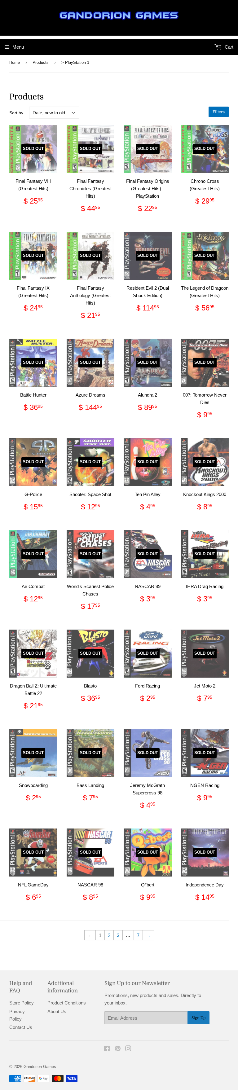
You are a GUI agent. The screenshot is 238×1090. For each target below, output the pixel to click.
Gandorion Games (40, 1066)
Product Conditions (66, 1002)
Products (41, 62)
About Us (56, 1011)
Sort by (16, 112)
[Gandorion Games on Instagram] (128, 1049)
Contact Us (20, 1027)
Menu (18, 47)
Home (14, 62)
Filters (219, 112)
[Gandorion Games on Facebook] (107, 1049)
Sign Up (198, 1018)
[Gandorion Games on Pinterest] (117, 1049)
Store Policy (21, 1002)
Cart (228, 47)
